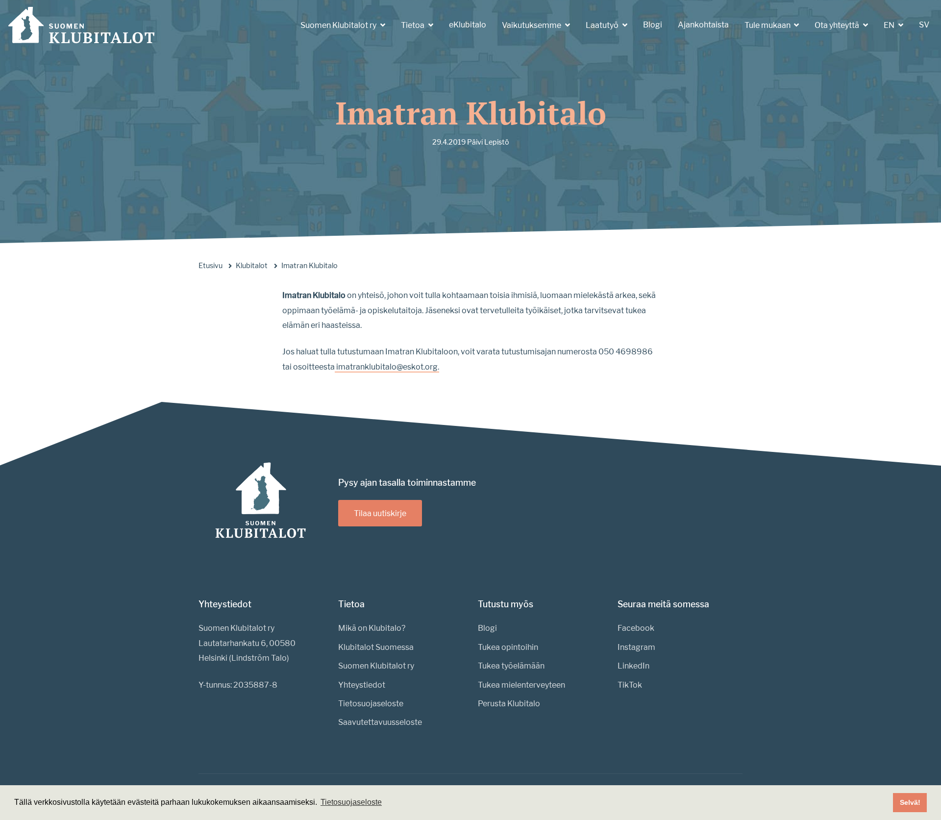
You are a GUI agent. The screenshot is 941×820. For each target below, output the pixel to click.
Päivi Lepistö (488, 142)
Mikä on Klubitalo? (371, 628)
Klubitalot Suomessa (376, 647)
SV (924, 24)
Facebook (636, 628)
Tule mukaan (768, 25)
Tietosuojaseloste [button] (351, 802)
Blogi (652, 24)
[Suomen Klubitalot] (81, 25)
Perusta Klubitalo (509, 703)
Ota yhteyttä (838, 25)
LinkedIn (633, 666)
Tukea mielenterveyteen (521, 685)
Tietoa (413, 25)
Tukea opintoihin (508, 647)
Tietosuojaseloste (370, 703)
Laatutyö (603, 25)
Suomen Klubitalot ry (339, 25)
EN (890, 25)
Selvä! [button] (910, 802)
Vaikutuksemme (532, 25)
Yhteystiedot (361, 685)
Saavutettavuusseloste (380, 722)
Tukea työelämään (511, 666)
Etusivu (210, 265)
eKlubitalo (467, 24)
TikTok (630, 685)
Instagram (636, 647)
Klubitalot (252, 265)
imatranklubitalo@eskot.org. (387, 367)
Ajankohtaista (703, 24)
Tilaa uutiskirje (380, 513)
